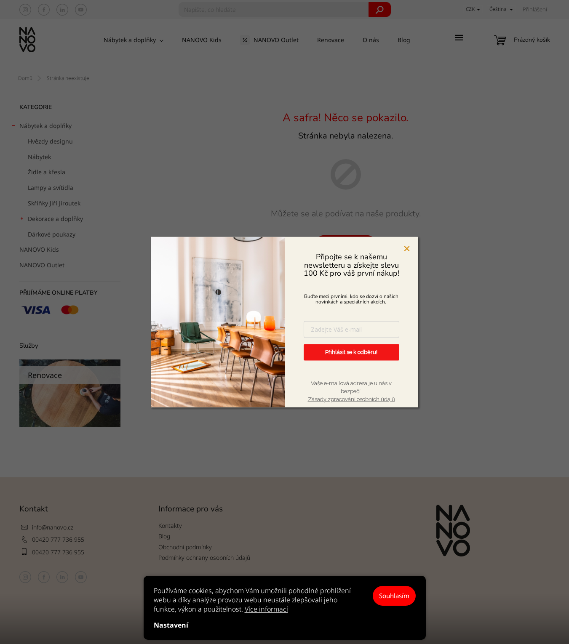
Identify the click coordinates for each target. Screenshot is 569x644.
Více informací (266, 609)
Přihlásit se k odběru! (351, 352)
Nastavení (171, 625)
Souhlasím (394, 595)
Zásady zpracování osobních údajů (351, 399)
